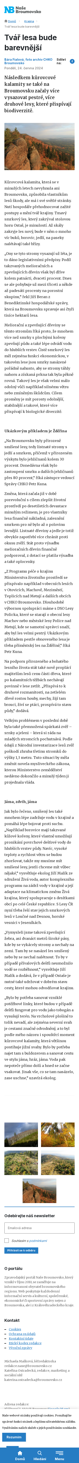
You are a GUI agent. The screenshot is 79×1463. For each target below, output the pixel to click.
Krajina (29, 21)
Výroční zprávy (20, 1348)
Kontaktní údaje (21, 1339)
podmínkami (38, 1241)
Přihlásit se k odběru (21, 1250)
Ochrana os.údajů (22, 1334)
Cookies (15, 1329)
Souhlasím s (29, 1241)
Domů (12, 21)
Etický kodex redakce (25, 1343)
